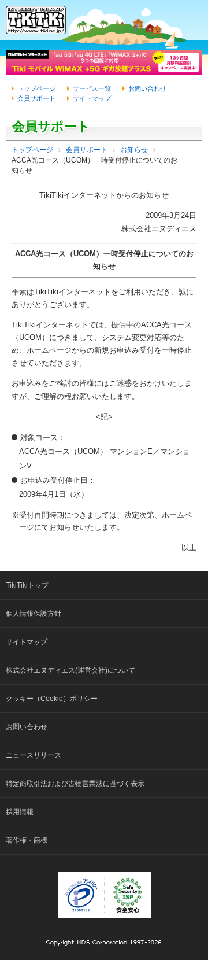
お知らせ (134, 150)
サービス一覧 (92, 88)
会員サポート (36, 98)
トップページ (36, 88)
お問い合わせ (147, 88)
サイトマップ (92, 98)
